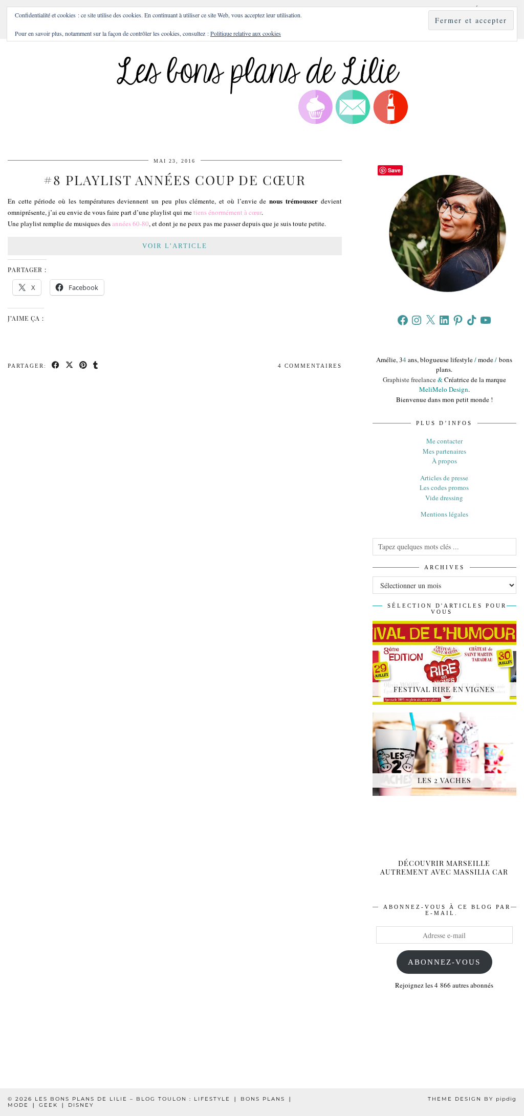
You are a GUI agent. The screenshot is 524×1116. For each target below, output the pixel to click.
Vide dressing (444, 497)
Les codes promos (444, 487)
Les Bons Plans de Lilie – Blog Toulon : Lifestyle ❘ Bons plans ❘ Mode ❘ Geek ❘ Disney (150, 1102)
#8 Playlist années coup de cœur (174, 180)
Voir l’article (174, 246)
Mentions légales (444, 514)
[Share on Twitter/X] (70, 366)
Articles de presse (444, 477)
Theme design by (472, 1099)
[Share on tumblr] (96, 366)
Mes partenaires (444, 451)
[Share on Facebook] (56, 366)
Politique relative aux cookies (245, 33)
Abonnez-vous (444, 962)
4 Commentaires (310, 366)
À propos (444, 460)
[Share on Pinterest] (84, 366)
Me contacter (444, 440)
